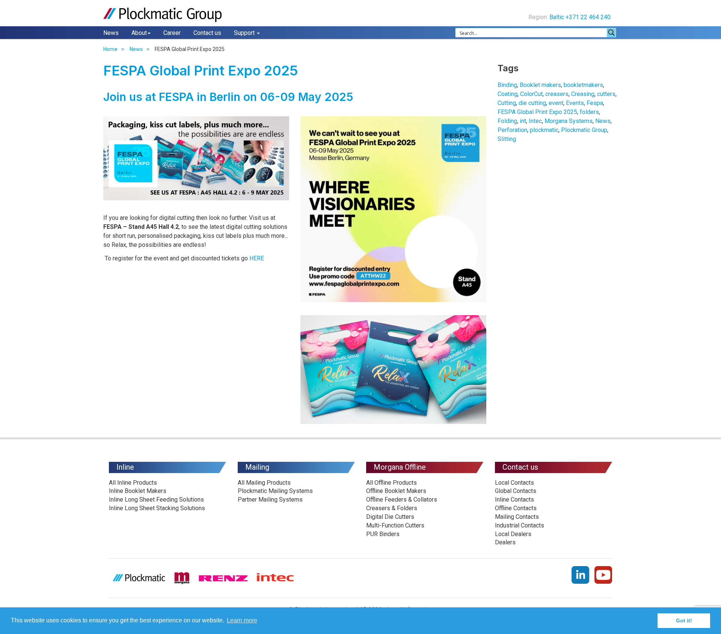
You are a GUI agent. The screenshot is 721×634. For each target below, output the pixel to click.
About (139, 32)
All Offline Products (391, 482)
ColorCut (531, 94)
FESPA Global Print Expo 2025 (537, 112)
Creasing (582, 94)
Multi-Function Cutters (395, 525)
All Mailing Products (264, 482)
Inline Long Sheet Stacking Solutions (157, 508)
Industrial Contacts (519, 525)
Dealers (505, 542)
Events (575, 103)
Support (245, 32)
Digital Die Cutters (390, 516)
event (556, 103)
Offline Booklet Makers (396, 490)
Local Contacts (514, 482)
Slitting (507, 139)
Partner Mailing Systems (270, 499)
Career (172, 32)
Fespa (595, 103)
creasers (557, 94)
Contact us (207, 32)
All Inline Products (133, 482)
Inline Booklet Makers (137, 490)
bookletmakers (583, 85)
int (523, 121)
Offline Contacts (516, 508)
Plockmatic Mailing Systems (275, 490)
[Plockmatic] (163, 15)
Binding (507, 85)
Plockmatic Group (584, 130)
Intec (535, 121)
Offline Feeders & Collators (401, 499)
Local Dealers (513, 534)
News (111, 32)
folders (589, 112)
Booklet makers (540, 85)
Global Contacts (515, 490)
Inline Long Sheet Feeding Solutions (156, 499)
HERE (256, 258)
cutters (606, 94)
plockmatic (544, 130)
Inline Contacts (514, 499)
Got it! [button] (684, 620)
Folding (507, 121)
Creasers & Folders (391, 508)
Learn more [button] (242, 620)
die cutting (532, 103)
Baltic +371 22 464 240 (580, 17)
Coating (507, 94)
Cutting (507, 103)
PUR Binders (383, 534)
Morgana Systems (569, 121)
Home (110, 49)
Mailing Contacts (517, 516)
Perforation (512, 130)
